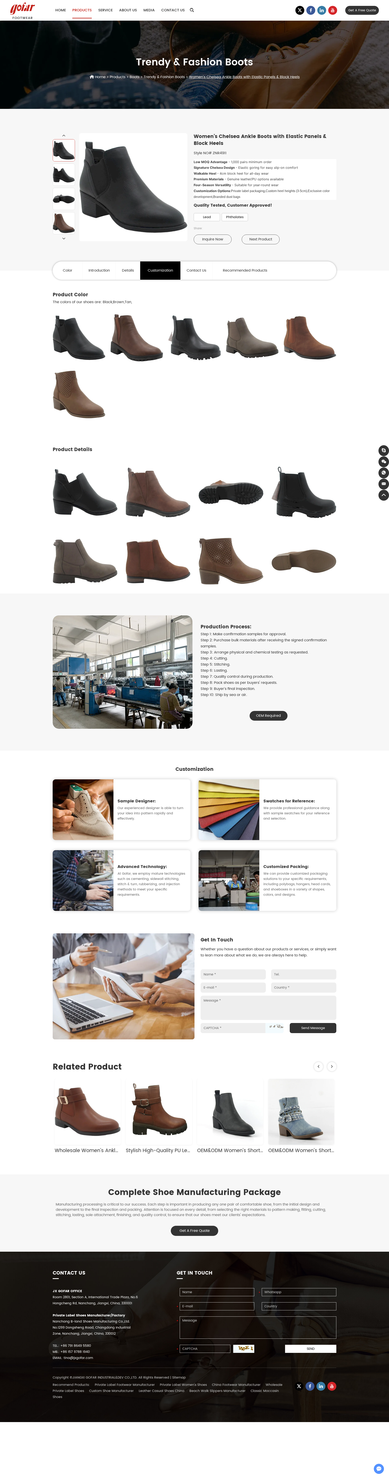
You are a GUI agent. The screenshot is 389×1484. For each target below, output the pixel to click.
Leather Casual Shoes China (162, 1391)
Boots (134, 77)
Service (105, 10)
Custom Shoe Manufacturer (112, 1391)
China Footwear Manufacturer (237, 1384)
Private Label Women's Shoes (184, 1384)
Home (60, 10)
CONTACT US (69, 1273)
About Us (128, 10)
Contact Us (173, 10)
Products (82, 10)
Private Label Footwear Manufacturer (125, 1384)
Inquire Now (212, 239)
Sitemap (179, 1377)
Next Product (260, 239)
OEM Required (268, 716)
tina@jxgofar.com (78, 1358)
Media (149, 10)
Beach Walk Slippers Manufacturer (218, 1391)
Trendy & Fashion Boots (164, 77)
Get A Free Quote (195, 1231)
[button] (318, 1066)
